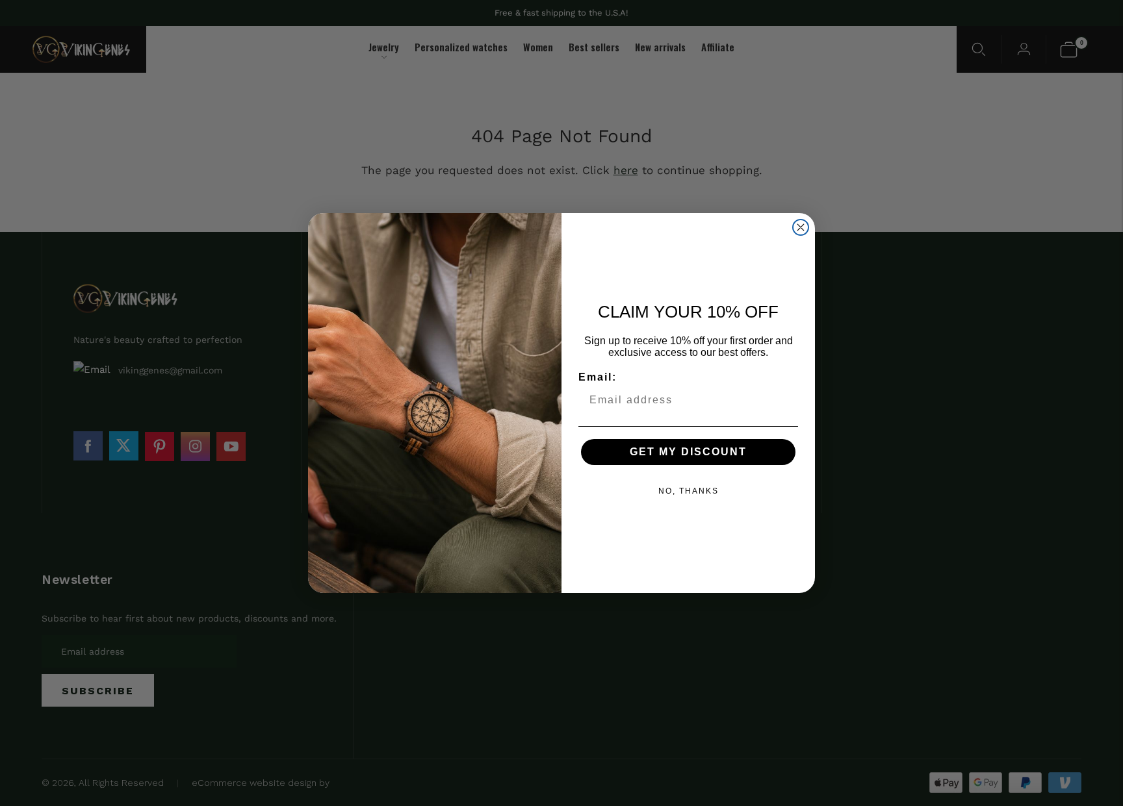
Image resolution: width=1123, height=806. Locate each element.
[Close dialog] (800, 227)
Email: (597, 377)
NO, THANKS (688, 491)
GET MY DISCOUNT (688, 451)
